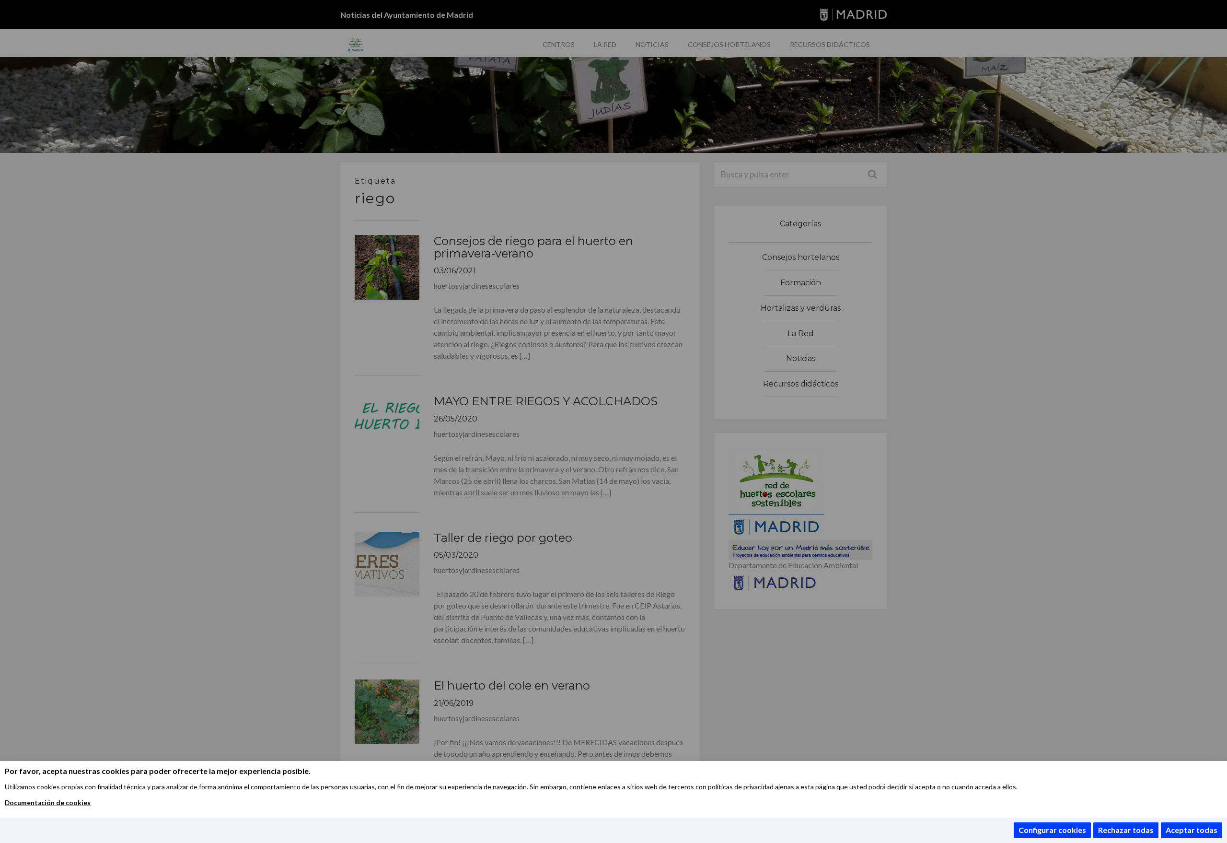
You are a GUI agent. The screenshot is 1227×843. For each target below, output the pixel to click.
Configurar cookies (1052, 829)
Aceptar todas (1191, 829)
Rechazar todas (1126, 829)
